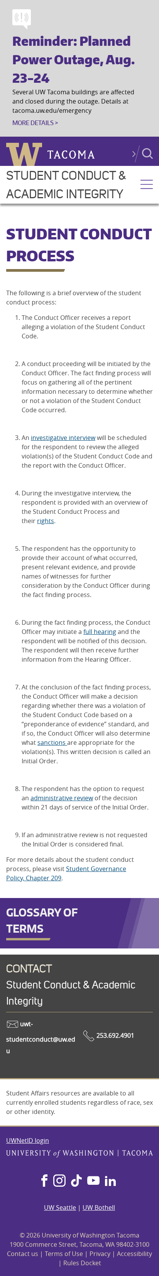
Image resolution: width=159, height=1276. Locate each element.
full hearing (99, 631)
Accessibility (134, 1253)
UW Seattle (60, 1207)
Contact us (22, 1253)
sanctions (52, 742)
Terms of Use (64, 1253)
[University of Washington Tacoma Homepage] (79, 1155)
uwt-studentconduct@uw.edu (40, 1037)
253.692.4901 (114, 1035)
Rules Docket (82, 1263)
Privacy (100, 1253)
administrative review (61, 798)
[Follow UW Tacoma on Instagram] (59, 1181)
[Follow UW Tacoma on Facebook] (44, 1181)
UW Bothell (99, 1207)
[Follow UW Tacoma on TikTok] (76, 1181)
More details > (35, 123)
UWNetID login (27, 1140)
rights (45, 521)
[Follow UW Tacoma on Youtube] (93, 1181)
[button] (146, 185)
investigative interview (63, 437)
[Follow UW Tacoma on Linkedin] (110, 1181)
